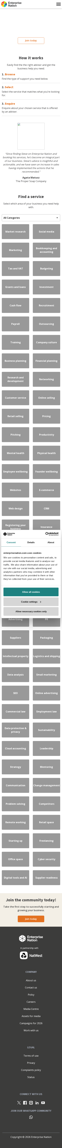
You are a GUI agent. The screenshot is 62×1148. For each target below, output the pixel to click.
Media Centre (31, 1009)
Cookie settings (29, 601)
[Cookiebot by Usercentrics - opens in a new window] (45, 534)
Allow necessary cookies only (31, 611)
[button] (58, 4)
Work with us (31, 1030)
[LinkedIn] (37, 1103)
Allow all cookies (31, 592)
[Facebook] (25, 1103)
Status (31, 1077)
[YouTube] (43, 1103)
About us (31, 980)
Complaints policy (31, 1070)
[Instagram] (31, 1103)
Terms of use (31, 1055)
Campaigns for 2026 (31, 1023)
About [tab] (51, 542)
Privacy (31, 1062)
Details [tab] (31, 542)
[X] (19, 1103)
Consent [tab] (11, 542)
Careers (31, 1001)
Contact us (31, 987)
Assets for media (31, 1016)
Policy (31, 994)
